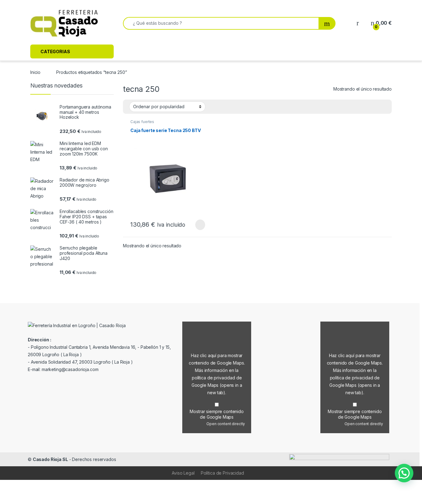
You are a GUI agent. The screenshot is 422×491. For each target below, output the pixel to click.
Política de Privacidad (222, 473)
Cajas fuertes (142, 121)
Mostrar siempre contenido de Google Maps (217, 414)
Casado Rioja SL (50, 459)
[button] (404, 473)
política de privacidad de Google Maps (217, 385)
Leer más (200, 225)
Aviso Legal (183, 473)
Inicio (35, 72)
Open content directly (225, 423)
